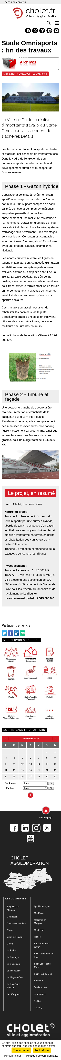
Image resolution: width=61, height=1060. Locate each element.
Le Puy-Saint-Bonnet (13, 986)
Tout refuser (42, 1050)
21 (38, 770)
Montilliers (39, 930)
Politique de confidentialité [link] (42, 1055)
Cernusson (12, 916)
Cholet (10, 930)
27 (30, 776)
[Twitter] (4, 635)
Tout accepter (21, 1050)
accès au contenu (15, 2)
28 (38, 776)
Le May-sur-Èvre (15, 977)
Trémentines (40, 994)
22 (47, 770)
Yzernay (38, 1007)
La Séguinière (13, 964)
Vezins (37, 1001)
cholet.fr (40, 10)
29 (47, 776)
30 (55, 776)
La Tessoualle (14, 970)
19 (22, 770)
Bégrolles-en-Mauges (13, 908)
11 (14, 764)
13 (30, 764)
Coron (10, 943)
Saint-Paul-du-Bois (43, 974)
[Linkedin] (16, 635)
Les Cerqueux (14, 994)
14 (38, 764)
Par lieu (10, 788)
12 (22, 764)
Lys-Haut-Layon (41, 906)
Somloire (38, 980)
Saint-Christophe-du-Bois (44, 955)
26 (22, 776)
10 (6, 764)
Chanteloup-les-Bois (17, 923)
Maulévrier (39, 913)
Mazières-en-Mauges (40, 922)
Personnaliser (12, 1055)
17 (6, 770)
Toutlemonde (40, 987)
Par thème (10, 783)
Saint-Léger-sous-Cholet (42, 965)
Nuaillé (37, 937)
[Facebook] (10, 635)
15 (47, 764)
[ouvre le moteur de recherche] (48, 23)
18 (14, 770)
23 (55, 770)
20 (30, 770)
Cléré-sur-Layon (14, 937)
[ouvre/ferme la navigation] (56, 23)
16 (55, 764)
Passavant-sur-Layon (41, 945)
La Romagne (13, 957)
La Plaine (11, 950)
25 (14, 776)
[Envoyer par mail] (22, 635)
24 (6, 776)
